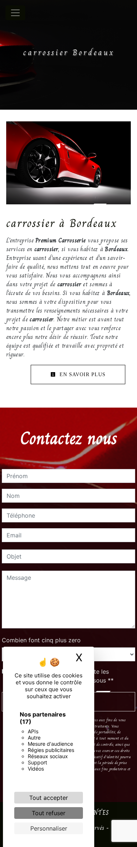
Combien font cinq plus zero (41, 640)
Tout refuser (48, 813)
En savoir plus (82, 374)
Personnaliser (48, 828)
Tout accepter (48, 797)
